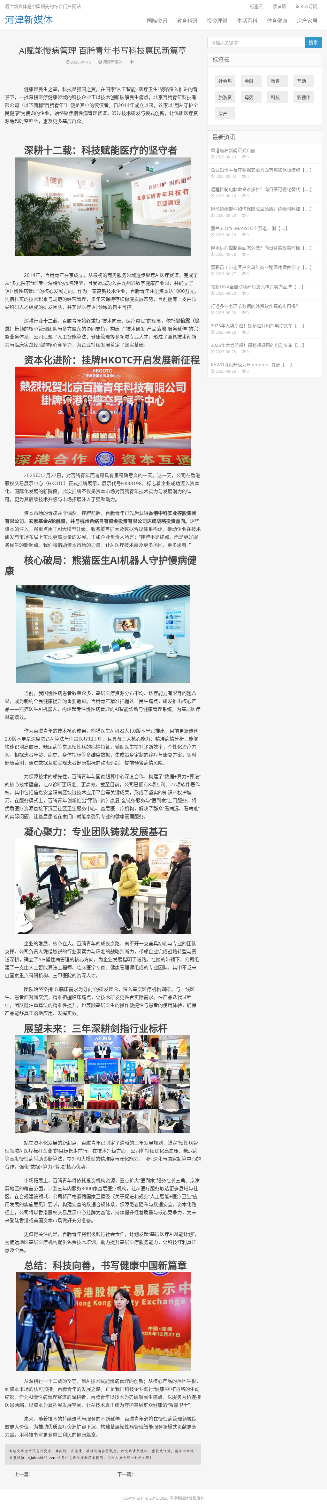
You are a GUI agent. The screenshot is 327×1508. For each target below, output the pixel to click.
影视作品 (303, 98)
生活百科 (247, 20)
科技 (275, 98)
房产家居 (307, 20)
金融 (249, 82)
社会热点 (225, 82)
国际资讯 (157, 20)
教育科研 (187, 20)
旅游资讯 (225, 98)
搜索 (313, 42)
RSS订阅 (308, 6)
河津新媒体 (29, 19)
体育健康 (277, 20)
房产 (222, 114)
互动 (301, 82)
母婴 (249, 98)
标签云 (256, 6)
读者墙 (279, 6)
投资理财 (217, 20)
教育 (275, 82)
